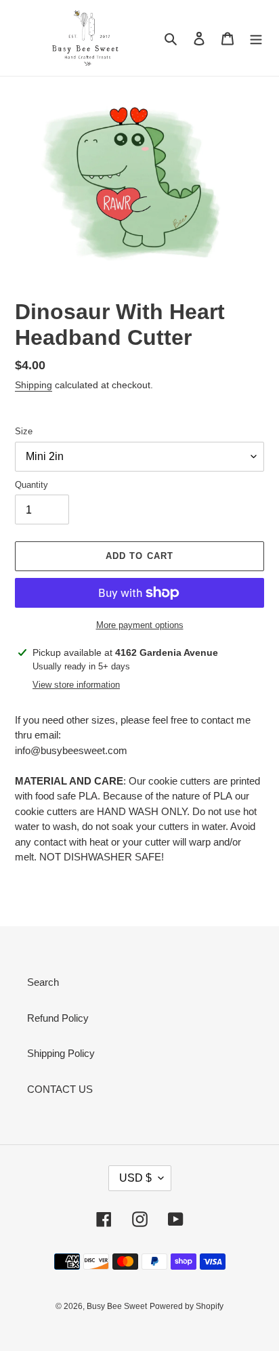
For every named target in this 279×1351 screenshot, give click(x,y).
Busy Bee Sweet (117, 1306)
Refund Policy (58, 1018)
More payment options (140, 625)
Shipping (33, 384)
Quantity (31, 485)
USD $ (135, 1178)
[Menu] (256, 38)
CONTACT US (60, 1089)
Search (43, 982)
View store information (76, 685)
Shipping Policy (61, 1053)
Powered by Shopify (186, 1306)
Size (24, 431)
